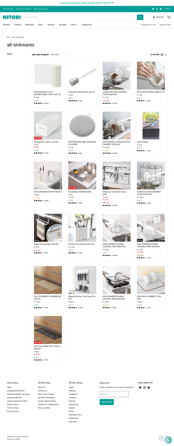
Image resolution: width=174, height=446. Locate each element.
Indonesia (73, 421)
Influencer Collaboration (48, 404)
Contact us (42, 391)
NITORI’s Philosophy (46, 397)
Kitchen (6, 24)
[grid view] (162, 54)
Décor (74, 24)
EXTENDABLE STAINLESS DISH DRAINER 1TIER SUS (116, 143)
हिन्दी (167, 9)
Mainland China (75, 415)
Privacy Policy (13, 411)
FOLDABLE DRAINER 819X (79, 192)
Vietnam (72, 401)
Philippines (73, 418)
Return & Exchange (41, 9)
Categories (86, 24)
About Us (42, 387)
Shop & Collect (8, 9)
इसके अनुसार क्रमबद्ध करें (40, 55)
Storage (63, 24)
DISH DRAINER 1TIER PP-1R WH (48, 192)
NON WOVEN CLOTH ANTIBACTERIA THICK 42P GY (47, 93)
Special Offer (165, 24)
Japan (71, 387)
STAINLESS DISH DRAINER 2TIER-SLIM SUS (149, 193)
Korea (71, 411)
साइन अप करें (107, 402)
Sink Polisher (142, 142)
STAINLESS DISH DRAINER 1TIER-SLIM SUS (114, 93)
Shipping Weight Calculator (18, 394)
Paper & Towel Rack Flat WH (46, 244)
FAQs (9, 387)
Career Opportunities (47, 401)
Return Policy (12, 404)
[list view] (165, 54)
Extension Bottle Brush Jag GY (81, 92)
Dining (18, 24)
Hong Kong (73, 404)
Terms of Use (12, 408)
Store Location (44, 408)
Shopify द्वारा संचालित (13, 439)
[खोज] (140, 17)
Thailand (72, 397)
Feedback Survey (148, 24)
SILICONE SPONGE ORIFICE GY (151, 92)
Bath (40, 24)
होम (8, 37)
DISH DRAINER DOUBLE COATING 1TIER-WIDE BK (114, 297)
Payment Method (14, 397)
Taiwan (72, 408)
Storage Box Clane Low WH (46, 142)
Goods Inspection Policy (17, 401)
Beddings (29, 24)
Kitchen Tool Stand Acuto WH (81, 244)
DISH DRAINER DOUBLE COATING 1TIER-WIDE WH (114, 245)
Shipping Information (23, 9)
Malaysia (72, 391)
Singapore (73, 394)
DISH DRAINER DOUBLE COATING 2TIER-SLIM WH (148, 245)
